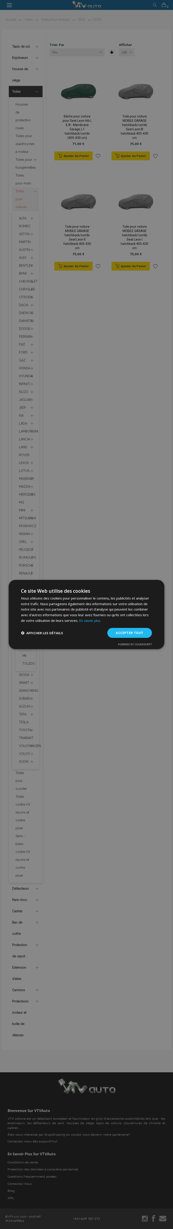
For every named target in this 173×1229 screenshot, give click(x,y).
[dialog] (86, 614)
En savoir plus (89, 620)
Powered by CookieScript (135, 644)
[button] (42, 633)
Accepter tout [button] (129, 633)
